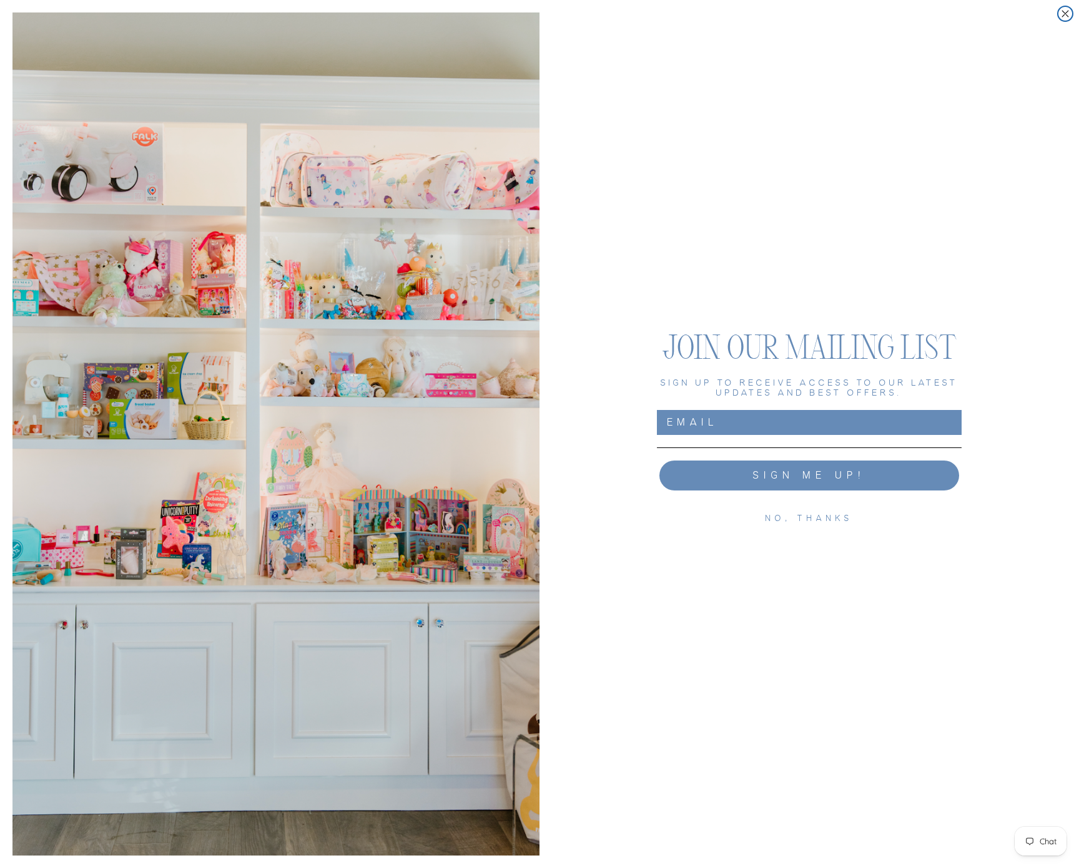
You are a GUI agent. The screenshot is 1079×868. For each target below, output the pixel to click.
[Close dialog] (1065, 13)
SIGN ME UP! (809, 475)
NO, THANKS (810, 518)
